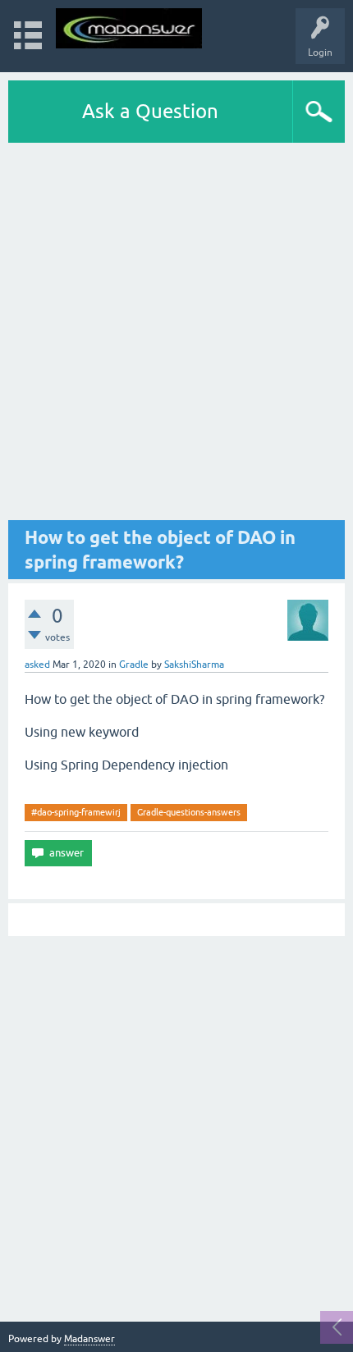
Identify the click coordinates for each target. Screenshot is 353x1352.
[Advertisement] (176, 331)
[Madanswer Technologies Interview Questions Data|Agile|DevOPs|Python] (129, 28)
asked (37, 664)
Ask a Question (150, 111)
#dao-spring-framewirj (76, 812)
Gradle (134, 664)
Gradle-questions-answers (189, 812)
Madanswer (89, 1339)
